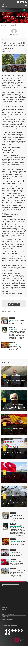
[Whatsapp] (19, 630)
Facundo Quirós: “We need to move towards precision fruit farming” (17, 321)
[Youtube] (26, 2)
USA (11, 24)
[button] (9, 304)
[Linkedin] (21, 2)
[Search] (24, 10)
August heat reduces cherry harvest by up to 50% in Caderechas (17, 347)
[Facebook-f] (18, 2)
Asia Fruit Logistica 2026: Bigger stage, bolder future (13, 453)
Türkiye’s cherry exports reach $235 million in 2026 (13, 477)
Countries (6, 24)
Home (2, 24)
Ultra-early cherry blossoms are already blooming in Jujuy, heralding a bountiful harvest (14, 502)
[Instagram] (23, 2)
